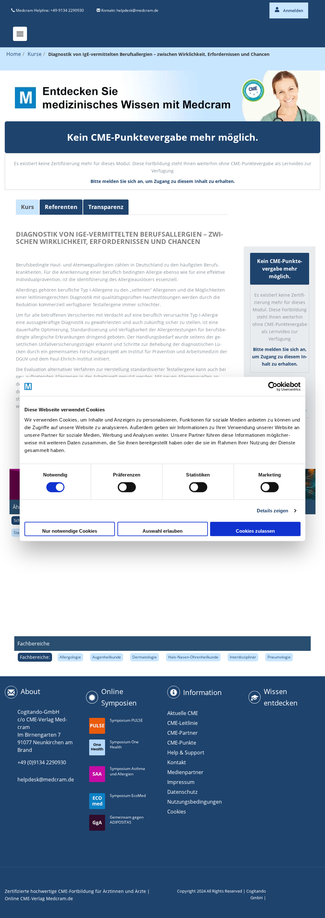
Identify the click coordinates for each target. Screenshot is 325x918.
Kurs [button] (27, 207)
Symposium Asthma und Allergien (127, 771)
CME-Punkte (181, 742)
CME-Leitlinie (182, 722)
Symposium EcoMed (128, 795)
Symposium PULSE (126, 720)
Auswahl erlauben (162, 530)
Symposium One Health (124, 744)
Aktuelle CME (182, 713)
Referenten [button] (61, 207)
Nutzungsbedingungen (194, 801)
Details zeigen (272, 510)
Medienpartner (185, 772)
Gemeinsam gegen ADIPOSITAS (126, 819)
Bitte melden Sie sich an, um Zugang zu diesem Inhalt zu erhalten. (162, 181)
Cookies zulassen (255, 530)
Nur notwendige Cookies (69, 530)
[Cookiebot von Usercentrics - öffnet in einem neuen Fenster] (273, 386)
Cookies (176, 811)
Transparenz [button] (105, 207)
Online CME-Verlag (25, 898)
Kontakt (176, 762)
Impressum (181, 782)
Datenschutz (182, 791)
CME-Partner (182, 732)
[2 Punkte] (269, 212)
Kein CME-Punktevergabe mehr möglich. (162, 137)
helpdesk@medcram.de (137, 10)
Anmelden (292, 10)
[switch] (127, 487)
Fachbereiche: (35, 657)
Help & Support (185, 752)
